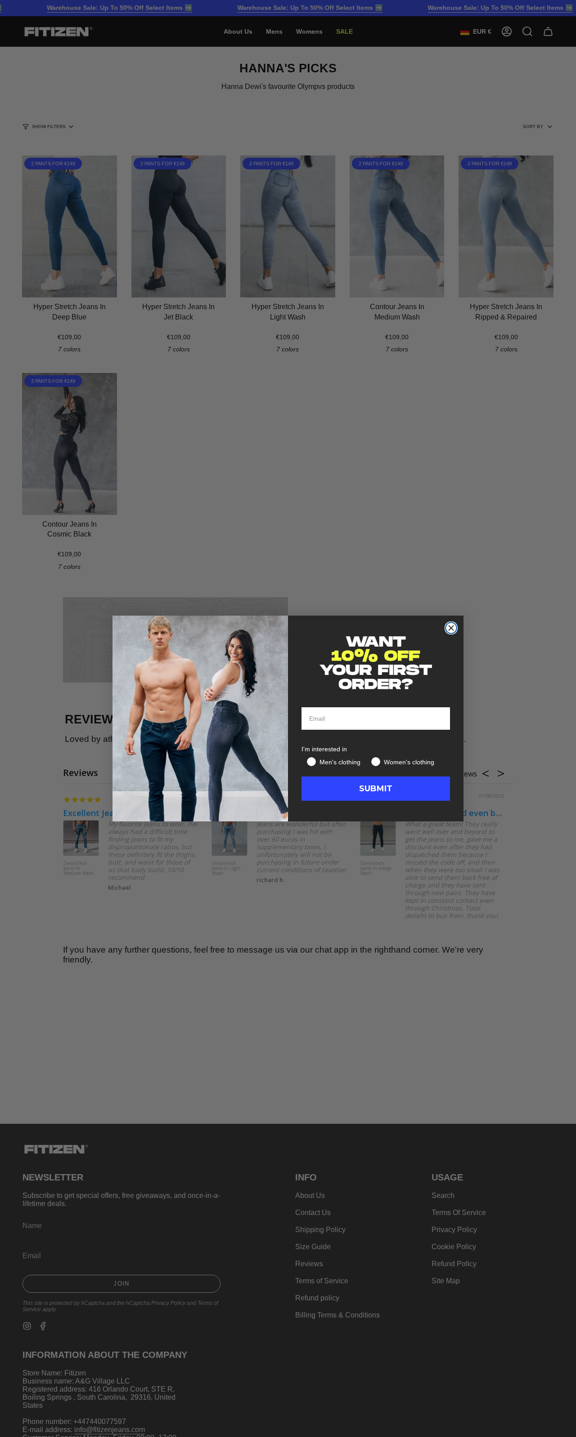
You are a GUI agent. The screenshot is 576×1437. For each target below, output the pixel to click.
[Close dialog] (451, 628)
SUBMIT (375, 789)
